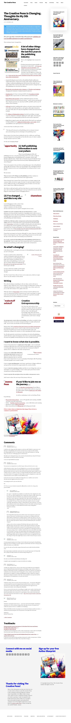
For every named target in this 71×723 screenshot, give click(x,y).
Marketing (55, 221)
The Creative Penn (10, 2)
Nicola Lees (9, 579)
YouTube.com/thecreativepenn (17, 402)
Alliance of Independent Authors (16, 114)
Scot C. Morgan (12, 490)
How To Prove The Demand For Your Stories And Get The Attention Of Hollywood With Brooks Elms (58, 266)
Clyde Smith (9, 538)
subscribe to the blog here (26, 387)
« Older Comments (8, 617)
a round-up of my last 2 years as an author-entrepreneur (26, 326)
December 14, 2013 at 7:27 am (11, 539)
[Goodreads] (58, 314)
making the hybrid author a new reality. (27, 122)
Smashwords (9, 94)
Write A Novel (56, 213)
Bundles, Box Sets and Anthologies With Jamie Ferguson (58, 287)
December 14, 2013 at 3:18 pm (11, 565)
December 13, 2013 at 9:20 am (14, 491)
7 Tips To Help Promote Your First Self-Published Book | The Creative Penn (20, 634)
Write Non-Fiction (57, 216)
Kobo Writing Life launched (12, 98)
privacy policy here (17, 703)
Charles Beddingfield (14, 511)
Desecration (10, 224)
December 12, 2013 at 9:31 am (11, 463)
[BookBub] (58, 318)
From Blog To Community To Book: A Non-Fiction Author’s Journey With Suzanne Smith (58, 257)
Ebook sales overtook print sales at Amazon (16, 89)
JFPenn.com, (21, 406)
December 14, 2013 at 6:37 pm (14, 512)
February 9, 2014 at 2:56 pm (11, 599)
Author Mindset (56, 226)
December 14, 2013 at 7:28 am (11, 556)
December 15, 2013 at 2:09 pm (11, 580)
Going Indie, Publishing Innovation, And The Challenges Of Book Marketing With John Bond (58, 249)
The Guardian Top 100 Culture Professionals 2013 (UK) (27, 228)
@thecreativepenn (19, 404)
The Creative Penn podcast (12, 399)
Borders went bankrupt (34, 89)
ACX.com (8, 106)
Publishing (55, 218)
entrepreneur (12, 436)
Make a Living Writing (58, 223)
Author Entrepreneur (13, 435)
